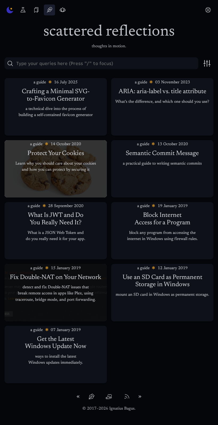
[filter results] (207, 63)
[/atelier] (23, 10)
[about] (91, 396)
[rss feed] (126, 396)
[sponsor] (109, 396)
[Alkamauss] (10, 10)
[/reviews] (62, 10)
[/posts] (49, 10)
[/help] (208, 10)
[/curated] (36, 10)
